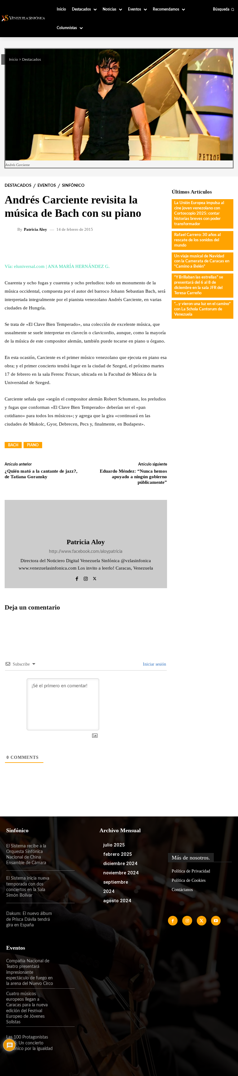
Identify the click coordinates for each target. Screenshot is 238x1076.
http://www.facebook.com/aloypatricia (85, 551)
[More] (118, 248)
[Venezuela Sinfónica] (24, 18)
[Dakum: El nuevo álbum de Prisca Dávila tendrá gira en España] (64, 919)
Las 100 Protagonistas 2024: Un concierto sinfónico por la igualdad (29, 1043)
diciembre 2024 (120, 863)
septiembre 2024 (115, 886)
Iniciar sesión (154, 664)
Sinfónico (73, 186)
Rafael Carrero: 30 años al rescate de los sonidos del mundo (197, 240)
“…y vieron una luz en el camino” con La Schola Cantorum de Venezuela (202, 309)
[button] (223, 9)
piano (33, 445)
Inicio (13, 59)
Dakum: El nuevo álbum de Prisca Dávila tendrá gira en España (29, 919)
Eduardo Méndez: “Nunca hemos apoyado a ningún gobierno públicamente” (133, 477)
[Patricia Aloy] (11, 229)
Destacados (31, 59)
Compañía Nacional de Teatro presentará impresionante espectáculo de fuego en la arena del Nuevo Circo (29, 972)
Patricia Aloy (35, 229)
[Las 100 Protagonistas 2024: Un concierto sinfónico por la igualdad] (64, 1043)
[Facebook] (76, 577)
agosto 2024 (117, 900)
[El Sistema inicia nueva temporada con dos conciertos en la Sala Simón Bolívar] (64, 887)
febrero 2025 (117, 854)
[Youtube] (216, 920)
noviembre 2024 (121, 873)
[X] (94, 577)
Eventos (46, 186)
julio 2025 (114, 845)
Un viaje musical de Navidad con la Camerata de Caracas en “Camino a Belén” (201, 261)
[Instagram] (85, 577)
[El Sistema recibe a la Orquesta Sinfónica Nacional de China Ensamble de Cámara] (64, 854)
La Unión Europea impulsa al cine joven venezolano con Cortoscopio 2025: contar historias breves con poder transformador (199, 213)
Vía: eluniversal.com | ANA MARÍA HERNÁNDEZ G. (57, 266)
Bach (13, 445)
